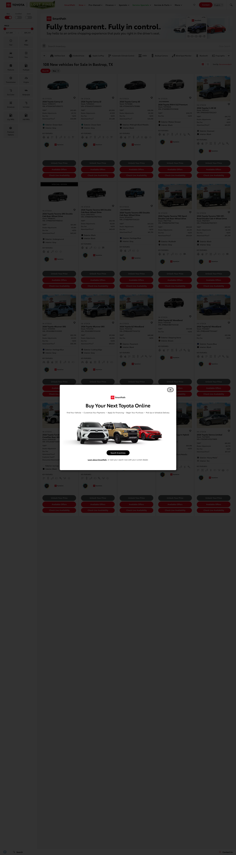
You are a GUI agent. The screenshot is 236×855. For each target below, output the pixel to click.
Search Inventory (118, 453)
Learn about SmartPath (97, 459)
